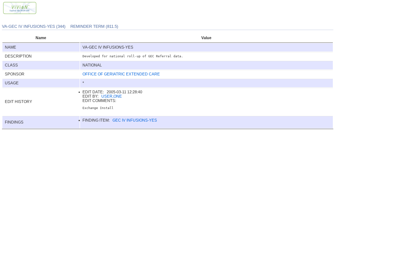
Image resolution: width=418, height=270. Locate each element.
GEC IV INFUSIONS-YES (134, 120)
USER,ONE (111, 96)
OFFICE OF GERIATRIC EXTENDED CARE (121, 74)
